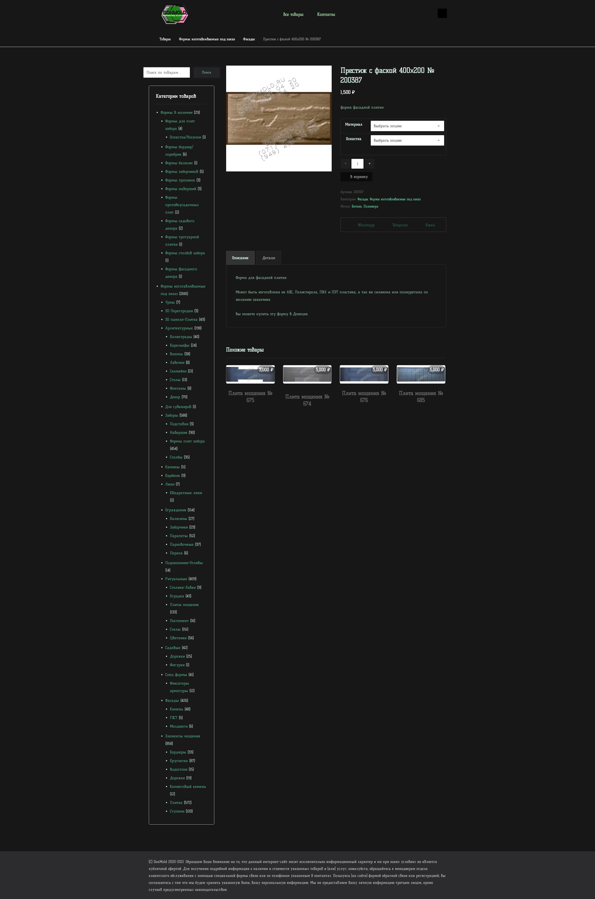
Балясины (178, 518)
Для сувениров (178, 406)
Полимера (371, 206)
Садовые (172, 647)
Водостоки (178, 769)
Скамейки (178, 371)
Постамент (179, 620)
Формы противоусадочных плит (182, 204)
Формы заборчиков (181, 171)
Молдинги (179, 726)
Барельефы (179, 345)
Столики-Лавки (183, 587)
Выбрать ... (253, 410)
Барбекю (172, 475)
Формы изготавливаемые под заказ (395, 199)
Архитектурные (179, 328)
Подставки (179, 424)
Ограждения (175, 510)
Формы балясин (179, 163)
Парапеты (179, 536)
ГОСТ (173, 717)
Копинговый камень (188, 786)
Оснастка (353, 139)
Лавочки (177, 362)
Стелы (175, 629)
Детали (268, 258)
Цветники (178, 638)
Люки (169, 484)
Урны (170, 302)
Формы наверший (180, 189)
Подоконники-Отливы (184, 563)
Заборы (171, 415)
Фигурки (177, 665)
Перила (176, 553)
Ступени (177, 811)
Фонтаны (178, 388)
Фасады (362, 199)
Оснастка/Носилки (185, 137)
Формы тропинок (180, 180)
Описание (240, 258)
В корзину (359, 176)
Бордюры (178, 752)
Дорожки (177, 656)
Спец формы (176, 674)
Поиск (206, 72)
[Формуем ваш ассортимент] (174, 13)
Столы (175, 380)
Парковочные (182, 544)
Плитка (176, 802)
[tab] (240, 258)
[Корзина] (427, 13)
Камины (172, 467)
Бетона (357, 206)
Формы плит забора (187, 441)
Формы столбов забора (185, 253)
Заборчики (179, 527)
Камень (176, 709)
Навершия (178, 432)
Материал (353, 124)
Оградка (177, 596)
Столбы (176, 457)
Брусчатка (179, 761)
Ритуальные (176, 579)
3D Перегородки (179, 311)
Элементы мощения (182, 736)
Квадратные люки (186, 493)
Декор (175, 397)
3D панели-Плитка (181, 319)
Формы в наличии (176, 112)
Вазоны (176, 354)
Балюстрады (181, 336)
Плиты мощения (184, 604)
